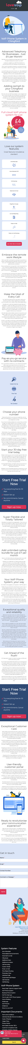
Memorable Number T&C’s (9, 1025)
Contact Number (5, 870)
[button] (13, 8)
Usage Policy (5, 1021)
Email (2, 864)
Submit (3, 891)
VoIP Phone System (7, 990)
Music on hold (6, 969)
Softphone (5, 1006)
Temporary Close (6, 973)
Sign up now (14, 507)
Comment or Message (7, 877)
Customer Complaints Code (9, 1027)
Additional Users (6, 960)
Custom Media (6, 966)
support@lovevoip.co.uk (21, 927)
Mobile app (5, 1001)
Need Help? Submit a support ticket (12, 988)
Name (2, 857)
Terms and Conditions (8, 1014)
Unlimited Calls (6, 975)
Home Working (6, 999)
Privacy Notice (6, 1023)
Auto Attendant (6, 951)
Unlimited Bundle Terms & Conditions (12, 1017)
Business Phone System (8, 993)
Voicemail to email (7, 956)
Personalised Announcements (10, 953)
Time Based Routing (7, 971)
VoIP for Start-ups (7, 995)
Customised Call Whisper (9, 977)
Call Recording (6, 964)
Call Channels (5, 979)
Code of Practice (6, 1019)
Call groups (5, 958)
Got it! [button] (14, 1042)
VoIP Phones (5, 1003)
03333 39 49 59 (24, 928)
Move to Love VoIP (7, 1008)
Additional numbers (7, 962)
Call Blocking (5, 982)
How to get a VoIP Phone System (11, 997)
